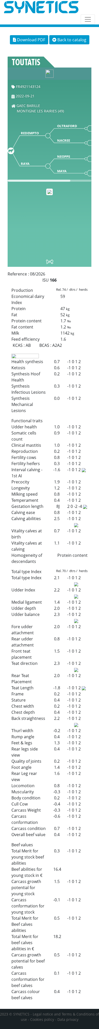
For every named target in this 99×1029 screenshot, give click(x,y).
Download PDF (30, 40)
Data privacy (67, 1019)
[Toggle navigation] (88, 19)
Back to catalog (71, 40)
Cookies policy (42, 1019)
